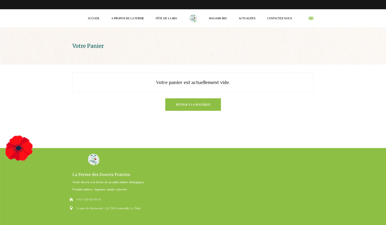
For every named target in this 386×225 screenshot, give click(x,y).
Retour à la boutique (193, 104)
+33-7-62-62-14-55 (88, 199)
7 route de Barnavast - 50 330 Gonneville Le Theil (108, 208)
